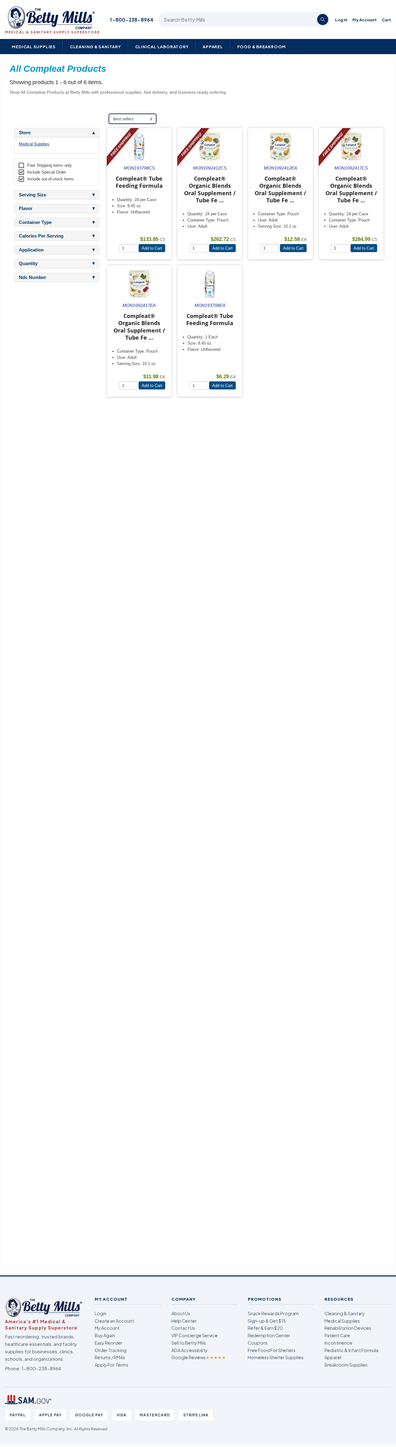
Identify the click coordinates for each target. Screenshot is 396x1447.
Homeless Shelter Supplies (275, 1357)
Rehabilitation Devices (348, 1328)
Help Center (184, 1321)
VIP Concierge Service (194, 1335)
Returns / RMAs (110, 1357)
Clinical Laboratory (162, 46)
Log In (341, 19)
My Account (364, 19)
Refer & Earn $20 (265, 1328)
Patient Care (337, 1335)
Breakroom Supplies (346, 1365)
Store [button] (25, 132)
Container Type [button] (35, 222)
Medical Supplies (34, 46)
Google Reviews (198, 1357)
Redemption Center (269, 1335)
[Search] (322, 19)
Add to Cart (152, 248)
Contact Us (183, 1328)
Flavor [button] (25, 208)
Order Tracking (111, 1350)
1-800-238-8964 (131, 20)
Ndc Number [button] (32, 277)
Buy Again (105, 1335)
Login (100, 1313)
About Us (180, 1313)
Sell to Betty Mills (188, 1343)
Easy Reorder (109, 1343)
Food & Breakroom (261, 46)
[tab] (57, 132)
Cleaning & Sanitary (95, 46)
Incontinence (338, 1343)
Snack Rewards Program (273, 1313)
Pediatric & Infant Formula (351, 1350)
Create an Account (114, 1321)
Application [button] (31, 249)
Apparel (213, 46)
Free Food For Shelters (271, 1350)
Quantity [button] (28, 263)
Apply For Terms (111, 1365)
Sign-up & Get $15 (267, 1321)
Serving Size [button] (32, 194)
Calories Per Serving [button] (41, 236)
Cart (386, 19)
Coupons (258, 1343)
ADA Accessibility (189, 1350)
